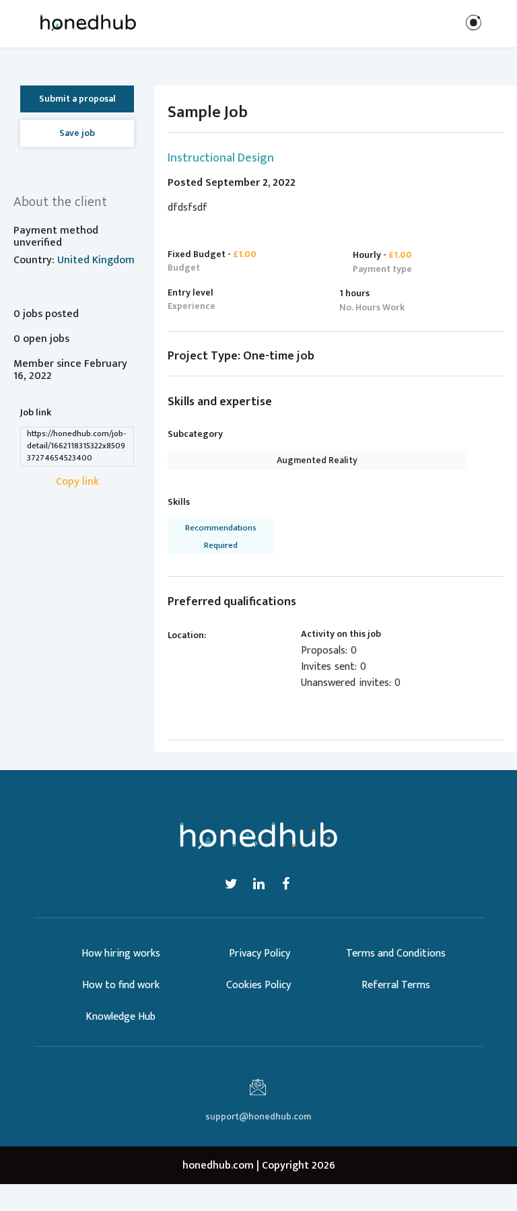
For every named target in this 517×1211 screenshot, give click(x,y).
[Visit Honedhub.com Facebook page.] (285, 884)
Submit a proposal (77, 98)
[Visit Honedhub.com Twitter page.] (231, 884)
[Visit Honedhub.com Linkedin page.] (259, 884)
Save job (77, 133)
